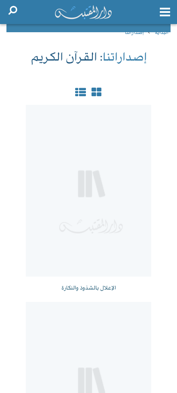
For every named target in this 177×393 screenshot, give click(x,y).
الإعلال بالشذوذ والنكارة (88, 288)
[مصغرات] (96, 94)
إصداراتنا (134, 33)
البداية (161, 33)
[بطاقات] (80, 94)
